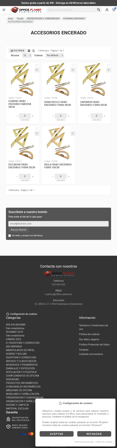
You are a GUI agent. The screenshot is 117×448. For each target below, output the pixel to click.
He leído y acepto (27, 235)
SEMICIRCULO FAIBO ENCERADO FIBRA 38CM (57, 103)
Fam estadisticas (15, 328)
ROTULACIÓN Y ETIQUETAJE (21, 372)
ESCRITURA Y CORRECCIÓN (21, 357)
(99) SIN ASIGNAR (15, 324)
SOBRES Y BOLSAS (16, 353)
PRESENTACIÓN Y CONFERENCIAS (43, 18)
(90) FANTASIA (14, 346)
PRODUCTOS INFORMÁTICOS (22, 383)
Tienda (20, 18)
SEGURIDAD (12, 379)
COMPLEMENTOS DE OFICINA (22, 375)
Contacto (84, 349)
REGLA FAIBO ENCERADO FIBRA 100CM (58, 166)
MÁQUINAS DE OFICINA (19, 390)
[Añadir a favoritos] (36, 70)
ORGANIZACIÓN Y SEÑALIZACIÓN (24, 401)
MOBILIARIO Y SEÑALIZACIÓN (22, 394)
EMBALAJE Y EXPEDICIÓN (20, 368)
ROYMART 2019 (14, 331)
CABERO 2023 (13, 339)
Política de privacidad (84, 442)
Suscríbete (19, 229)
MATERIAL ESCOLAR (17, 408)
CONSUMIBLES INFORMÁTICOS (23, 386)
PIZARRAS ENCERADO (74, 18)
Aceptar (56, 433)
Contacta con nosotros (91, 354)
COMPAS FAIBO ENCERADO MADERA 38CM (19, 104)
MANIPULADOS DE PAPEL (20, 350)
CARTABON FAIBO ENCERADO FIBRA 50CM (93, 103)
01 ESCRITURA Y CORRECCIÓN (22, 342)
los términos (36, 235)
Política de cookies (104, 442)
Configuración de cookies (23, 314)
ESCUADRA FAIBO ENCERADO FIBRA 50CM (21, 166)
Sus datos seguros (89, 339)
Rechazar (94, 433)
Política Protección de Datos (94, 344)
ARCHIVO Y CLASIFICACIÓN (21, 361)
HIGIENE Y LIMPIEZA (17, 404)
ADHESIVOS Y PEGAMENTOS (22, 364)
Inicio (10, 18)
